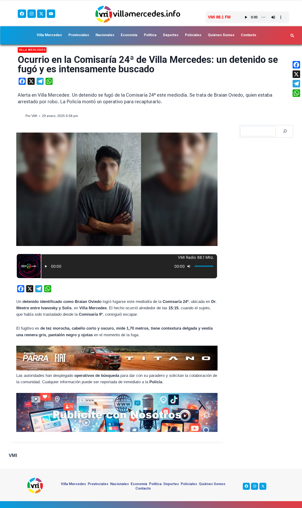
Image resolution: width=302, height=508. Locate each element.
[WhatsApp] (296, 93)
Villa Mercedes (49, 35)
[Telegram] (296, 83)
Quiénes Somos (221, 35)
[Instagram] (31, 13)
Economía (129, 35)
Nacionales (105, 35)
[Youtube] (51, 13)
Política (150, 35)
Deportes (170, 35)
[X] (296, 74)
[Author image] (21, 116)
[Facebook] (22, 13)
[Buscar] (285, 131)
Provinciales (78, 35)
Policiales (193, 35)
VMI (34, 116)
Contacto (248, 35)
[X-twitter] (41, 13)
